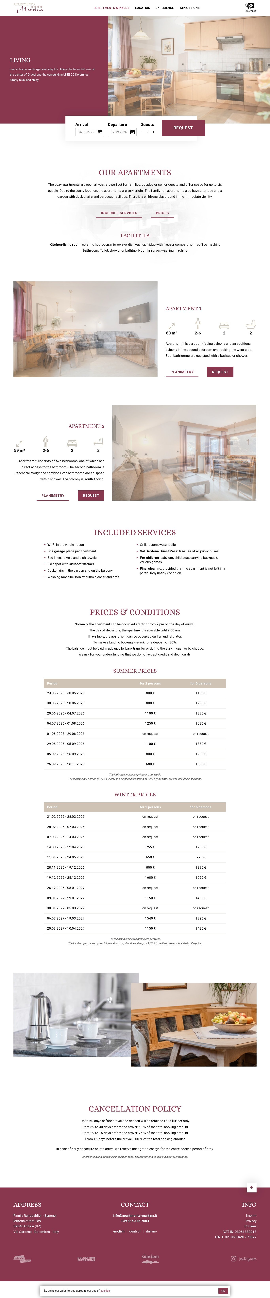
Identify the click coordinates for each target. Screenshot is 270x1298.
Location (142, 8)
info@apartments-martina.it (135, 1215)
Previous (116, 69)
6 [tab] (97, 373)
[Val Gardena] (22, 1259)
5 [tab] (88, 373)
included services (119, 213)
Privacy (251, 1221)
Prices (162, 213)
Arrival (81, 124)
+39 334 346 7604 (135, 1221)
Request (220, 372)
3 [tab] (68, 373)
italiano (151, 1231)
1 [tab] (48, 373)
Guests (147, 124)
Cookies (251, 1226)
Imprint (251, 1215)
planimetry (182, 372)
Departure (117, 124)
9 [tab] (221, 496)
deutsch (135, 1231)
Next (261, 69)
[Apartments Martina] (28, 8)
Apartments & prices (111, 8)
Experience (165, 8)
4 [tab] (78, 373)
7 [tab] (107, 373)
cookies (105, 1290)
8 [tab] (117, 373)
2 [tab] (58, 373)
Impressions (189, 8)
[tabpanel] (189, 70)
